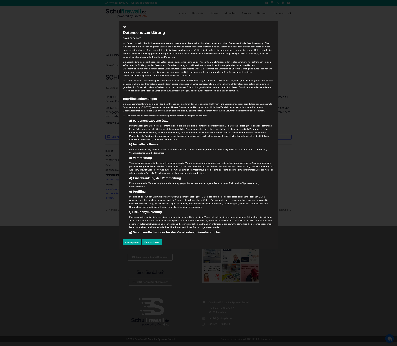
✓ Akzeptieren (132, 242)
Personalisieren (152, 242)
